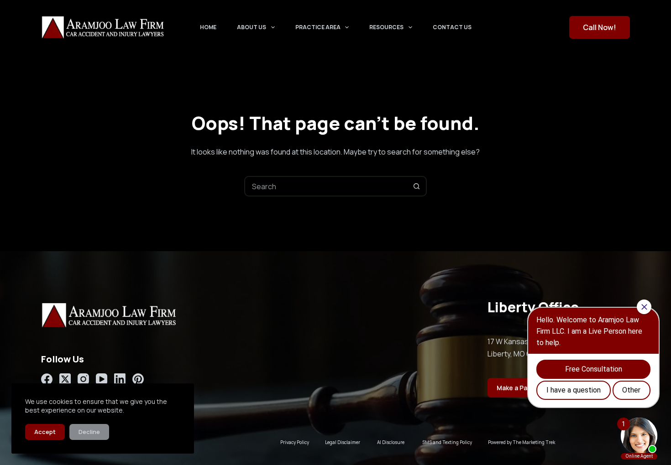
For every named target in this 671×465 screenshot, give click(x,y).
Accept (45, 432)
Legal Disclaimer (342, 442)
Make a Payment (522, 387)
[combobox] (326, 186)
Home (208, 27)
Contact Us (452, 27)
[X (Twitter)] (65, 379)
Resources (386, 27)
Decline (89, 432)
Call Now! (599, 27)
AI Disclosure (390, 442)
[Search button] (416, 186)
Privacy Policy (294, 442)
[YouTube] (101, 379)
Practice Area (318, 27)
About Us (251, 27)
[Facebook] (46, 379)
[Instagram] (83, 379)
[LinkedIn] (120, 379)
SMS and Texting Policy (447, 442)
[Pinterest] (138, 379)
